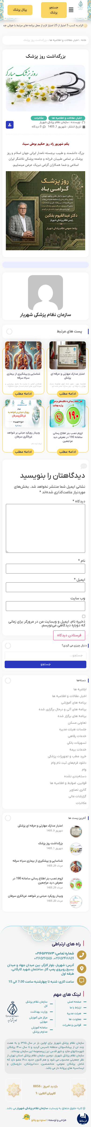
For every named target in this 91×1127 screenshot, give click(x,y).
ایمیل (79, 580)
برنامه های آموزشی (73, 702)
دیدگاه (79, 501)
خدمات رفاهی (77, 736)
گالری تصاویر (77, 790)
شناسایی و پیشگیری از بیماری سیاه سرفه (23, 376)
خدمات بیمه (78, 749)
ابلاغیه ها (80, 689)
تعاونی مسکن (77, 723)
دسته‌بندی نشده (75, 776)
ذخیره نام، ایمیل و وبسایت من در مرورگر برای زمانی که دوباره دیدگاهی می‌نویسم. (46, 623)
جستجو (46, 664)
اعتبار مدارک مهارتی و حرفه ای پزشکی (68, 376)
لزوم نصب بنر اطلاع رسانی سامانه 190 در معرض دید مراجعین (68, 437)
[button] (71, 10)
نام (81, 561)
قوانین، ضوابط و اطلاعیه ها (68, 783)
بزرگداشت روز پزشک (50, 843)
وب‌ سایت (77, 598)
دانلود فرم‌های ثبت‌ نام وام (68, 763)
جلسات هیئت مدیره (72, 729)
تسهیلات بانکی (76, 743)
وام (84, 769)
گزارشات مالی (77, 796)
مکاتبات (38, 118)
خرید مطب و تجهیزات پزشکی (67, 756)
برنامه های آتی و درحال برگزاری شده (62, 709)
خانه (83, 40)
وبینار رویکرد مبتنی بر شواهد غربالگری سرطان (23, 435)
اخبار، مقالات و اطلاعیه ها (64, 40)
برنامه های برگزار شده (72, 716)
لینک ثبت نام (37, 444)
